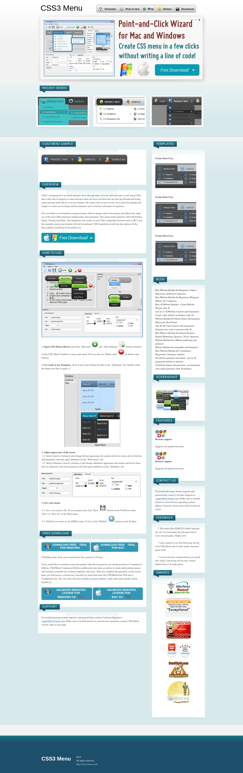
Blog (151, 8)
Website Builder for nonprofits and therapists (176, 347)
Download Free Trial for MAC (118, 546)
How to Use (132, 8)
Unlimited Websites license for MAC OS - (121, 593)
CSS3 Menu (56, 759)
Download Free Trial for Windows (69, 546)
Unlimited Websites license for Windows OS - (71, 593)
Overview (110, 8)
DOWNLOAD (118, 159)
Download (187, 8)
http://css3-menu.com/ (87, 764)
